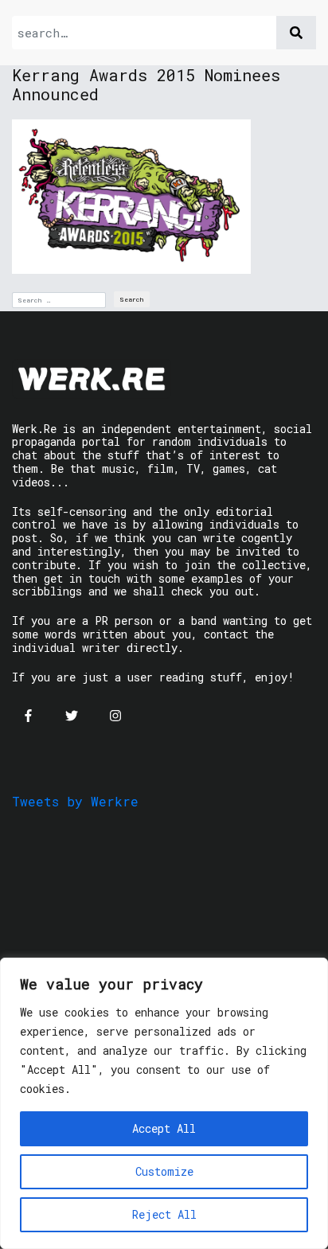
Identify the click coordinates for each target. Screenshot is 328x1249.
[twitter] (72, 716)
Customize (164, 1171)
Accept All (164, 1128)
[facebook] (28, 716)
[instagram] (115, 716)
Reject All (164, 1214)
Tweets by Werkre (75, 801)
